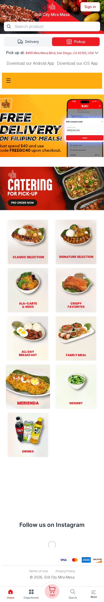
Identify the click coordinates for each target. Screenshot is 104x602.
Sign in (90, 7)
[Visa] (63, 559)
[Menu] (94, 592)
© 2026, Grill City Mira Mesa (52, 577)
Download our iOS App (77, 63)
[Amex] (86, 559)
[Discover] (97, 559)
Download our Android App (30, 63)
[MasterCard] (75, 559)
